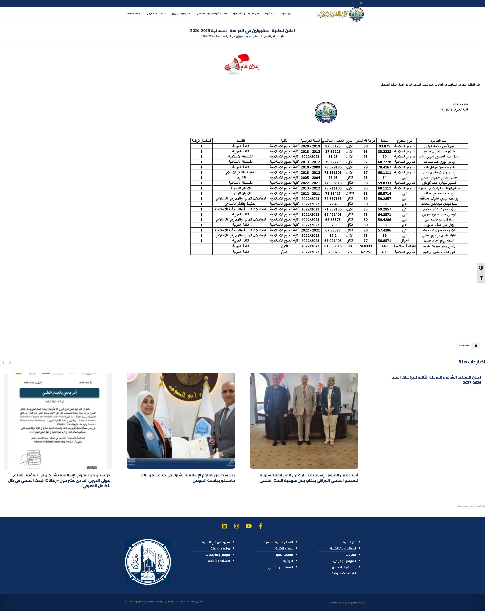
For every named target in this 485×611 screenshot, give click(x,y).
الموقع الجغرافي (344, 561)
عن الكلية (349, 542)
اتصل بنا (351, 554)
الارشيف (287, 561)
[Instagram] (236, 526)
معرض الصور (284, 554)
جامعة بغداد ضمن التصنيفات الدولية (344, 570)
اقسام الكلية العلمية (278, 542)
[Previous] (10, 362)
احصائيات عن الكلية (343, 548)
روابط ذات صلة (220, 548)
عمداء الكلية (284, 548)
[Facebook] (260, 526)
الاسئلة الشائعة (219, 561)
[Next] (3, 362)
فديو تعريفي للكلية (216, 542)
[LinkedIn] (224, 526)
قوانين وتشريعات (218, 554)
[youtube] (248, 526)
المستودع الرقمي (280, 567)
